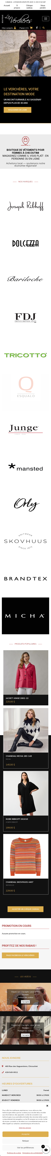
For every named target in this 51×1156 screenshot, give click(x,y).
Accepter (25, 1134)
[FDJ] (25, 317)
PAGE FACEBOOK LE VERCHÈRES (20, 955)
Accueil (7, 5)
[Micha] (25, 615)
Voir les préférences (25, 1147)
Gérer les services (25, 1128)
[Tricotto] (25, 355)
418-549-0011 (11, 1072)
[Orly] (25, 504)
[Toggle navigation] (45, 18)
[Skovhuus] (25, 541)
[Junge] (25, 429)
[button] (47, 1105)
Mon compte (7, 28)
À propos (17, 6)
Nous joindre (43, 6)
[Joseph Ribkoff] (25, 206)
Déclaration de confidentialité (32, 1153)
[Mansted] (25, 466)
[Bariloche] (25, 280)
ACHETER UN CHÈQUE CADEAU (25, 909)
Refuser (25, 1141)
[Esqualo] (25, 392)
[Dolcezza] (25, 243)
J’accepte (25, 1002)
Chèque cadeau (29, 6)
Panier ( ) (24, 28)
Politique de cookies (14, 1153)
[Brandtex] (25, 578)
